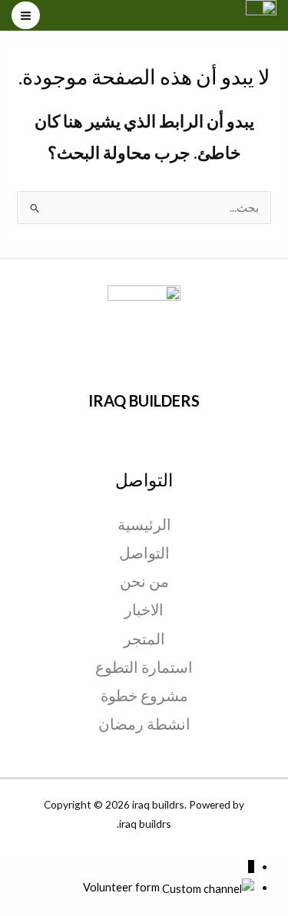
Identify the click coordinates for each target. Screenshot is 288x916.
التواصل (144, 552)
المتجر (144, 638)
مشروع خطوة (144, 695)
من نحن (144, 581)
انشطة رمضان (144, 723)
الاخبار (144, 609)
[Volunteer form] (207, 887)
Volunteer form (121, 887)
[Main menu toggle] (26, 16)
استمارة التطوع (144, 666)
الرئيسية (144, 524)
